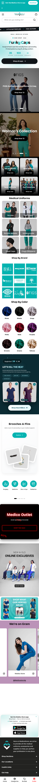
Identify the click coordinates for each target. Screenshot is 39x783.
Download (33, 3)
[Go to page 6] (24, 498)
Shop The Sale (19, 528)
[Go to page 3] (19, 498)
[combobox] (19, 19)
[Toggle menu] (3, 14)
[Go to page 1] (15, 498)
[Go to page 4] (21, 498)
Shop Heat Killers (20, 408)
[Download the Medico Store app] (19, 730)
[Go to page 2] (17, 498)
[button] (15, 108)
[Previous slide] (13, 108)
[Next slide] (26, 108)
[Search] (34, 20)
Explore (19, 435)
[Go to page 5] (22, 498)
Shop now (10, 173)
